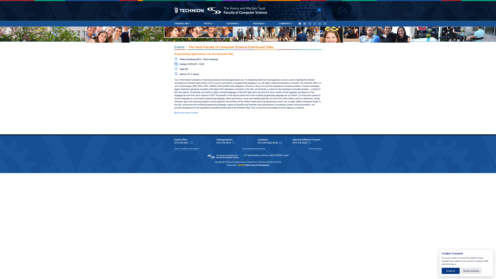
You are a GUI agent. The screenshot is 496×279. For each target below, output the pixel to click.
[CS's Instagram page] (309, 24)
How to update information (186, 149)
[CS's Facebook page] (314, 24)
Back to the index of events (186, 113)
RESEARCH (258, 23)
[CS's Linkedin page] (304, 24)
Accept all (450, 271)
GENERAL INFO (182, 23)
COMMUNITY (285, 23)
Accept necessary (471, 271)
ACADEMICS (233, 23)
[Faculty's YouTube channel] (299, 24)
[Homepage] (319, 24)
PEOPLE (208, 23)
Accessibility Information (253, 149)
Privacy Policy (315, 149)
